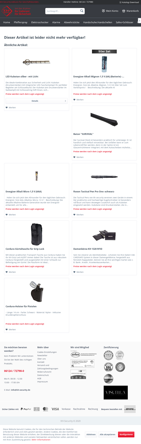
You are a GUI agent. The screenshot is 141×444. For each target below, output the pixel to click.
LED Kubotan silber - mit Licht (22, 76)
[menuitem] (129, 2)
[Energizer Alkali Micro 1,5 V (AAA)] (37, 177)
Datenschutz (43, 375)
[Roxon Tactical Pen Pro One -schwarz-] (104, 177)
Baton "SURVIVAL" (83, 134)
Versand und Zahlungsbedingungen (47, 367)
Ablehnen (91, 434)
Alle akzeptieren (107, 434)
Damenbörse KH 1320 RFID (87, 249)
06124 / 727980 (86, 2)
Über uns (41, 358)
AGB (39, 378)
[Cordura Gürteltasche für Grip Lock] (37, 234)
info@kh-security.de (20, 390)
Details (35, 101)
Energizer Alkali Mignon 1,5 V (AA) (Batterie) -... (98, 76)
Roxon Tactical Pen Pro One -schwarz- (94, 191)
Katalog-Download (130, 2)
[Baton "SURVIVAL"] (104, 119)
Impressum (42, 381)
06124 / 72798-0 (14, 371)
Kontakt (40, 362)
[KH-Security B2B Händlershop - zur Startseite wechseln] (16, 11)
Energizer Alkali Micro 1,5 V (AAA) (24, 191)
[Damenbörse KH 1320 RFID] (104, 234)
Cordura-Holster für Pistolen (21, 306)
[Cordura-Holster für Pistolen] (37, 291)
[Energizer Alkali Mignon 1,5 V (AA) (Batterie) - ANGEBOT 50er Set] (104, 62)
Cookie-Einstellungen (47, 352)
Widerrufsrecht (44, 372)
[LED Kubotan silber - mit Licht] (37, 62)
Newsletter (42, 355)
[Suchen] (82, 11)
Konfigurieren (126, 434)
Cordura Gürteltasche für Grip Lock (25, 249)
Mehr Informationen (41, 439)
